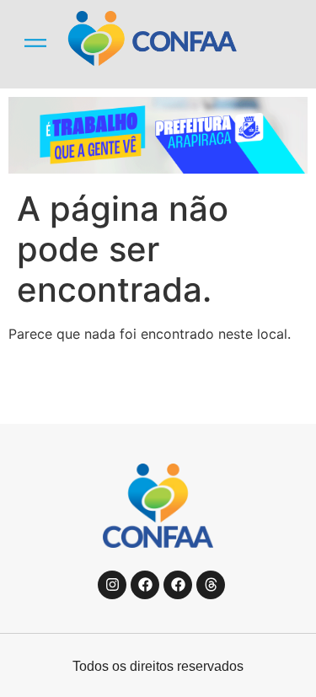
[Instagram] (112, 585)
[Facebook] (145, 585)
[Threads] (210, 585)
